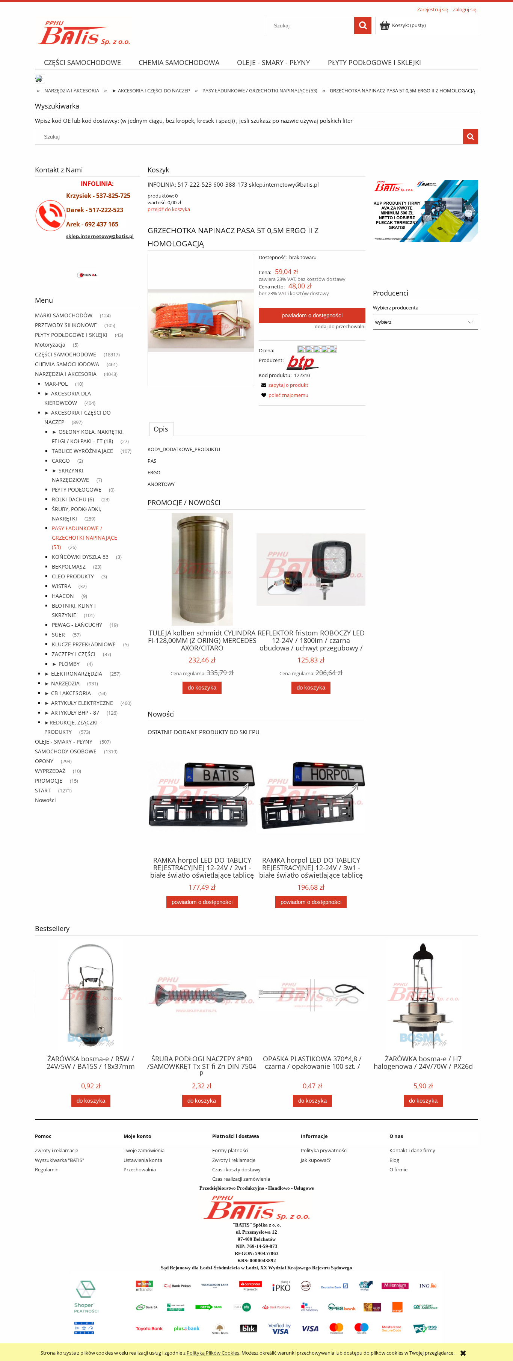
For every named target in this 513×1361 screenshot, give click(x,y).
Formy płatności (230, 1150)
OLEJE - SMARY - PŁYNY (63, 741)
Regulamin (47, 1169)
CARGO (61, 460)
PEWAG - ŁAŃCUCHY (77, 624)
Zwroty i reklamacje (56, 1150)
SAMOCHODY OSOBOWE (66, 751)
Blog (394, 1160)
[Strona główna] (84, 30)
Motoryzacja (50, 344)
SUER (58, 634)
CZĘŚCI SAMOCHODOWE (65, 354)
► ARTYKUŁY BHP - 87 (71, 712)
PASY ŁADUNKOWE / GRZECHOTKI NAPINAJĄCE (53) (84, 538)
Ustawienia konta (143, 1160)
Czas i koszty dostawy (236, 1169)
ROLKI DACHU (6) (73, 499)
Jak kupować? (316, 1160)
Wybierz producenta (395, 307)
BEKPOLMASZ (69, 566)
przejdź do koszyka (169, 209)
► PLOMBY (66, 663)
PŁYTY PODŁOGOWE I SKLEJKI (71, 334)
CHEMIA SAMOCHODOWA (67, 364)
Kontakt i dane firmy (412, 1150)
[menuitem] (82, 62)
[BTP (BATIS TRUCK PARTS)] (303, 362)
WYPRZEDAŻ (50, 770)
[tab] (162, 429)
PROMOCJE (48, 780)
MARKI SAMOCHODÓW (63, 315)
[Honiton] (63, 276)
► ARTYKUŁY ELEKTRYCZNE (78, 702)
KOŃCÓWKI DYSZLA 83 (80, 556)
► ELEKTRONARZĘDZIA (73, 673)
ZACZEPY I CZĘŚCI (73, 654)
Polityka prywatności (324, 1150)
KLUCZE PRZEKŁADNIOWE (84, 644)
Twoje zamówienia (144, 1150)
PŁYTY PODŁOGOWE (76, 489)
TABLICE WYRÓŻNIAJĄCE (82, 450)
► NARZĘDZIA (62, 683)
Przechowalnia (140, 1169)
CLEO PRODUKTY (73, 576)
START (43, 790)
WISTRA (61, 586)
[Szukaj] (362, 25)
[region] (87, 276)
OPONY (44, 761)
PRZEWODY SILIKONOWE (66, 325)
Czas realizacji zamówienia (241, 1178)
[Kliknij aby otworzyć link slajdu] (401, 211)
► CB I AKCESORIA (67, 693)
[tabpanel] (256, 466)
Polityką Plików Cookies (213, 1352)
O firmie (398, 1169)
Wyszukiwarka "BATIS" (59, 1160)
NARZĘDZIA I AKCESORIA (66, 373)
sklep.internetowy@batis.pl (100, 236)
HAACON (63, 595)
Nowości (45, 800)
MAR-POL (56, 383)
